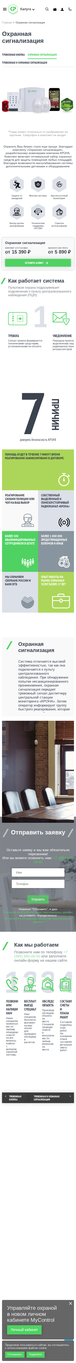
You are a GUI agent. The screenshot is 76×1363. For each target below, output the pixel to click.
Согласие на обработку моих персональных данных (38, 912)
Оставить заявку (34, 263)
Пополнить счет (55, 9)
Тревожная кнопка (13, 55)
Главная (7, 22)
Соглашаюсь (14, 1354)
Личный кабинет (62, 9)
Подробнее (35, 1354)
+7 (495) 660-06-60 (70, 9)
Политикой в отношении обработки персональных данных (38, 920)
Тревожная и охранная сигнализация (24, 62)
